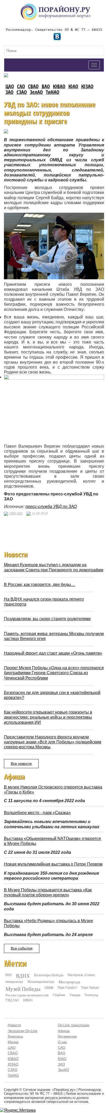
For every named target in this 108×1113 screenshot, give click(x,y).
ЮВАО (59, 86)
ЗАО (9, 92)
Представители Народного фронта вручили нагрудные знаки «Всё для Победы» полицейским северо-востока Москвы (52, 742)
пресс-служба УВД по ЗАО (51, 506)
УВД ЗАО (16, 513)
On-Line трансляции (73, 1025)
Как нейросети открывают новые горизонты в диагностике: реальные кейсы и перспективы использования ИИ (48, 717)
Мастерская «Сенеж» (81, 975)
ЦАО (10, 86)
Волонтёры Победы (48, 975)
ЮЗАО (87, 86)
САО (21, 86)
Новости (14, 1025)
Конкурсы (15, 1036)
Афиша (63, 1031)
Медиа (13, 1042)
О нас (62, 1042)
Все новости (21, 763)
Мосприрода (69, 981)
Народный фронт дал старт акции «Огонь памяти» (53, 653)
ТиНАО (52, 92)
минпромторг (14, 981)
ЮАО (73, 86)
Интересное (67, 1036)
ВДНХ (23, 976)
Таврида (74, 995)
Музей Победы (23, 988)
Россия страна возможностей (27, 995)
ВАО (46, 86)
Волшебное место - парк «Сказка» (37, 812)
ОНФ (49, 987)
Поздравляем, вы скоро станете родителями (47, 619)
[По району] (55, 5)
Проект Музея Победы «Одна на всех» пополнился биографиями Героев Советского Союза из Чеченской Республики (54, 673)
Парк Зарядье (90, 987)
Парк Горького (67, 987)
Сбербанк (59, 995)
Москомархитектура (41, 981)
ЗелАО (36, 92)
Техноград (91, 995)
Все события (22, 948)
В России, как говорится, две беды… (39, 584)
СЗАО (22, 92)
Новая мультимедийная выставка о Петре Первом (53, 864)
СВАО (33, 86)
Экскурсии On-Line (22, 1031)
